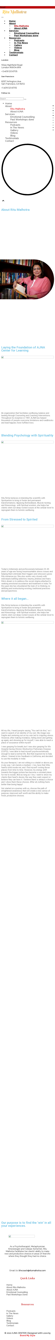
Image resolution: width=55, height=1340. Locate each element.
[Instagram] (30, 1263)
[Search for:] (12, 98)
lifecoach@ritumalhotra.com (32, 1270)
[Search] (25, 99)
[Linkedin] (23, 1263)
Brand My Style (27, 1335)
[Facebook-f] (15, 1263)
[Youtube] (38, 1263)
